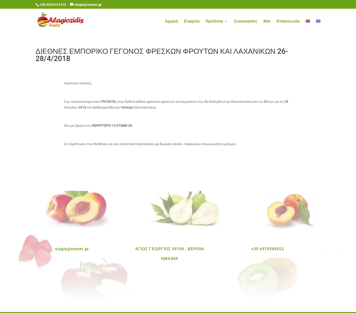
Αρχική (171, 21)
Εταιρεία (192, 21)
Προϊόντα (214, 21)
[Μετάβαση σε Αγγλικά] (308, 27)
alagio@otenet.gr (72, 249)
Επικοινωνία (288, 21)
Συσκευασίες (245, 21)
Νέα (267, 21)
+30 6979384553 (267, 249)
